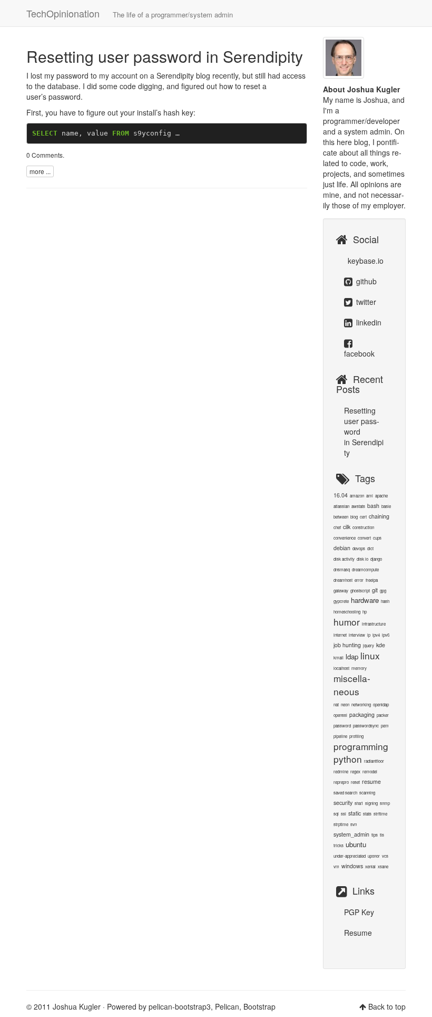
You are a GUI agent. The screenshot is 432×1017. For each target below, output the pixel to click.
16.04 (340, 495)
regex (355, 771)
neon (345, 704)
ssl (343, 814)
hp (364, 612)
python (347, 758)
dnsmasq (341, 569)
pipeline (340, 736)
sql (336, 814)
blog (354, 517)
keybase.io (365, 260)
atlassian (341, 506)
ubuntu (356, 844)
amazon (357, 495)
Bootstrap (259, 1006)
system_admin (351, 834)
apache (381, 495)
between (340, 517)
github (365, 281)
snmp (385, 803)
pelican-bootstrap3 (180, 1006)
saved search (345, 792)
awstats (358, 506)
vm (336, 866)
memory (359, 668)
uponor (374, 856)
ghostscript (360, 590)
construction (363, 527)
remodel (369, 771)
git (375, 590)
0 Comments (44, 154)
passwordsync (366, 725)
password (342, 725)
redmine (340, 771)
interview (357, 635)
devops (358, 548)
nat (336, 704)
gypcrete (341, 601)
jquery (368, 645)
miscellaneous (351, 684)
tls (382, 835)
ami (369, 495)
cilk (346, 527)
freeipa (372, 580)
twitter (365, 301)
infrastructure (374, 624)
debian (341, 548)
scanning (367, 792)
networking (361, 704)
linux (370, 655)
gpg (383, 590)
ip (368, 635)
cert (363, 517)
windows (352, 866)
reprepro (341, 782)
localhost (341, 668)
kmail (338, 657)
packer (383, 715)
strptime (340, 824)
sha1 (359, 803)
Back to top (387, 1006)
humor (346, 621)
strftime (380, 814)
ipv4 (376, 635)
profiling (356, 736)
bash (373, 506)
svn (353, 824)
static (354, 813)
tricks (338, 845)
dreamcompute (365, 569)
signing (371, 803)
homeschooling (346, 612)
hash (385, 601)
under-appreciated (349, 856)
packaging (362, 714)
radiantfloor (374, 761)
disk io (362, 559)
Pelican (227, 1006)
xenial (370, 866)
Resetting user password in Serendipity (164, 56)
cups (377, 538)
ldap (352, 656)
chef (337, 527)
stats (367, 814)
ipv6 (385, 635)
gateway (340, 590)
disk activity (344, 559)
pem (385, 725)
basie (386, 506)
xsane (383, 866)
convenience (344, 538)
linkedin (367, 322)
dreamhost (342, 580)
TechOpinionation (129, 13)
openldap (381, 704)
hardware (365, 600)
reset (355, 782)
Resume (358, 932)
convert (364, 538)
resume (371, 781)
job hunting (347, 645)
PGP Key (359, 912)
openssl (340, 715)
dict (370, 548)
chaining (379, 516)
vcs (385, 856)
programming (360, 746)
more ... (40, 171)
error (359, 580)
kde (380, 645)
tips (374, 835)
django (376, 559)
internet (340, 635)
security (342, 803)
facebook (359, 353)
